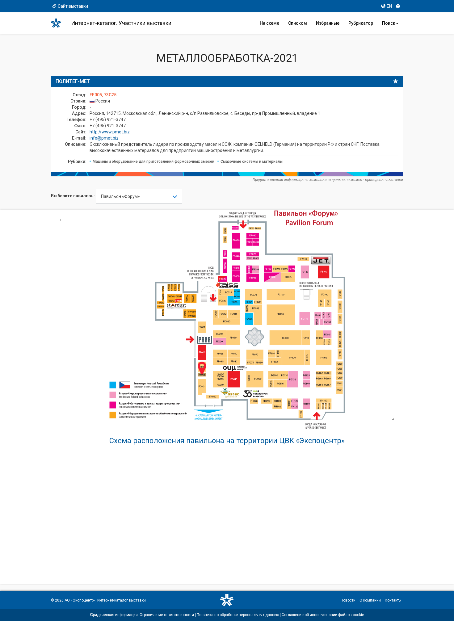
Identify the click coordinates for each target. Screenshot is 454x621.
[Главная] (58, 23)
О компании (370, 600)
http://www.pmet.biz (110, 131)
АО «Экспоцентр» (80, 600)
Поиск (388, 23)
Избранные (327, 23)
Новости (348, 600)
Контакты (393, 600)
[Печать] (398, 6)
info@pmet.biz (104, 138)
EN (389, 6)
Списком (297, 23)
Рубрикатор (360, 23)
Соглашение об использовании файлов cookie (323, 615)
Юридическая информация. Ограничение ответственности (142, 615)
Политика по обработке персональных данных (238, 615)
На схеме (269, 23)
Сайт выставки (73, 6)
